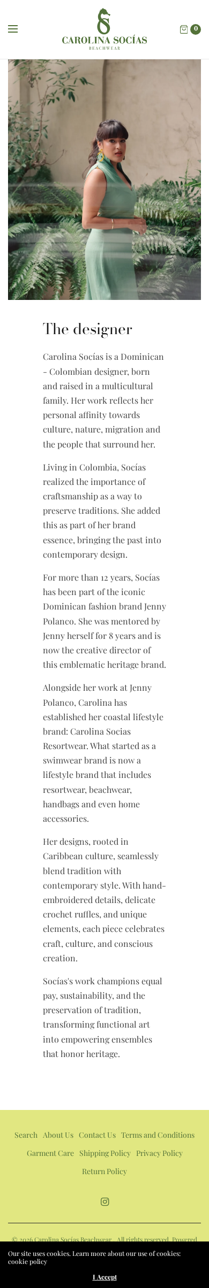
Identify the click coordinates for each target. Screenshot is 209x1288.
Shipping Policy (105, 1153)
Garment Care (50, 1153)
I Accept (105, 1277)
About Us (58, 1135)
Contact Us (97, 1135)
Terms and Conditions (158, 1135)
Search (26, 1135)
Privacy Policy (159, 1153)
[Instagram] (104, 1202)
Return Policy (104, 1171)
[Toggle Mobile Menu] (20, 29)
